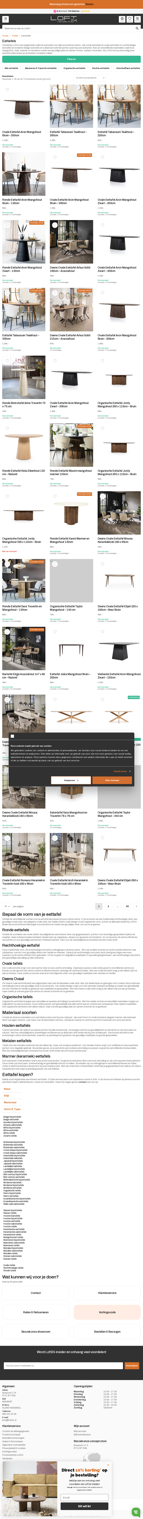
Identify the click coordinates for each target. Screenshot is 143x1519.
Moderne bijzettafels (13, 1185)
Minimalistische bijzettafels (16, 1180)
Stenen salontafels (12, 1256)
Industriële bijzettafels (14, 1155)
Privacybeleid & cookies (14, 1448)
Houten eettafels (11, 1221)
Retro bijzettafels (12, 1193)
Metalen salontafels (13, 1251)
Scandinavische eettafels (15, 1201)
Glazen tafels (9, 1213)
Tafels (15, 36)
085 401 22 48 (9, 1414)
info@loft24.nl (9, 1420)
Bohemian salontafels (14, 1147)
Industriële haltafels (12, 1158)
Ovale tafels (9, 1265)
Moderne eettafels (12, 1188)
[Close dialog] (108, 1465)
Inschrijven (132, 1365)
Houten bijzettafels (12, 1218)
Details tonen (120, 771)
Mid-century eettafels (14, 1177)
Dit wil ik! (84, 1506)
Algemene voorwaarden (14, 1444)
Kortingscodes (9, 1451)
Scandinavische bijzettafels (17, 1198)
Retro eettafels (11, 1196)
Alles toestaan (112, 780)
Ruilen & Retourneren (12, 1441)
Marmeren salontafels (14, 1243)
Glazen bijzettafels (12, 1210)
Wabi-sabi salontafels (13, 1204)
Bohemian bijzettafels (14, 1142)
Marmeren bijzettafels (14, 1240)
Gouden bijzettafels (13, 1122)
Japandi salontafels (12, 1163)
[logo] (64, 19)
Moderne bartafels (12, 1182)
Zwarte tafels (10, 1136)
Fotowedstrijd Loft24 (12, 1455)
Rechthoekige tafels (13, 1268)
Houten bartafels (11, 1216)
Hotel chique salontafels (15, 1153)
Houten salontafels (12, 1224)
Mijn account (80, 1431)
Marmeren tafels (11, 1245)
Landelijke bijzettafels (14, 1169)
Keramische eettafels (14, 1229)
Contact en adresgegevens (15, 1431)
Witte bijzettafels (12, 1127)
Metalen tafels (10, 1253)
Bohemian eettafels (13, 1145)
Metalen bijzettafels (13, 1248)
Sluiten (89, 4)
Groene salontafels (12, 1125)
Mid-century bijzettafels (15, 1174)
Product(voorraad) (11, 1434)
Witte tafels (9, 1133)
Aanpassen (69, 780)
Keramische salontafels (14, 1232)
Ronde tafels (9, 1270)
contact (82, 1082)
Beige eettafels (11, 1119)
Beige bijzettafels (12, 1117)
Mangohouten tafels (13, 1237)
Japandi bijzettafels (13, 1161)
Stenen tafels (10, 1259)
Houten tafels (10, 1226)
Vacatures (7, 1458)
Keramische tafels (12, 1234)
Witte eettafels (10, 1130)
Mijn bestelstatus (82, 1434)
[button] (7, 89)
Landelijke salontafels (13, 1172)
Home (5, 36)
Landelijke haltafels (12, 1166)
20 (127, 906)
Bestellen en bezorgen (13, 1438)
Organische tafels (12, 1190)
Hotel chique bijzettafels (15, 1150)
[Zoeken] (137, 28)
